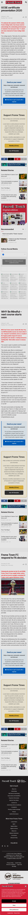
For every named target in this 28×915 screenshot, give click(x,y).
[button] (25, 886)
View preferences (14, 909)
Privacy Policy (17, 913)
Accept (14, 901)
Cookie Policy (10, 913)
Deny (14, 905)
